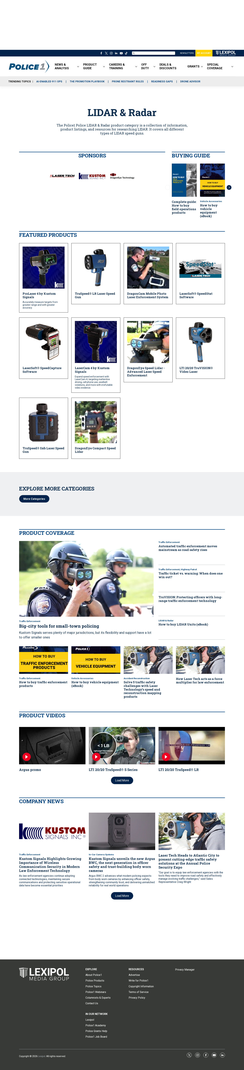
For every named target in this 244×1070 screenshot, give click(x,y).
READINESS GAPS (162, 81)
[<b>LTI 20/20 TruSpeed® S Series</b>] (122, 745)
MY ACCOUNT (204, 53)
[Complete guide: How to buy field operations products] (184, 180)
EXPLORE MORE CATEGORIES (56, 488)
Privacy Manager (185, 969)
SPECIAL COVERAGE (214, 66)
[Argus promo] (52, 745)
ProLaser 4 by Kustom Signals (39, 295)
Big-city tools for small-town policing (59, 626)
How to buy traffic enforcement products (43, 684)
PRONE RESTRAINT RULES (128, 81)
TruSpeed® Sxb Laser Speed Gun (43, 450)
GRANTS (193, 66)
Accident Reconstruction (137, 678)
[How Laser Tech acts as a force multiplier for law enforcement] (200, 660)
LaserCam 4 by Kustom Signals (92, 370)
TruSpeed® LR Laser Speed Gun (95, 295)
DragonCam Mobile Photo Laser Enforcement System (147, 295)
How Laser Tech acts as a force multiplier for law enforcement (200, 680)
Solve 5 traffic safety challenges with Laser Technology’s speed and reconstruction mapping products (142, 689)
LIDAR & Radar (166, 620)
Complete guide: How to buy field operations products (184, 207)
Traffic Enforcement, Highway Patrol (178, 569)
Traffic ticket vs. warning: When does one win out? (191, 575)
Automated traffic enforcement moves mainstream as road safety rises (188, 548)
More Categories (34, 498)
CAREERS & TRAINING (117, 66)
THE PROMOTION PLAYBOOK (87, 81)
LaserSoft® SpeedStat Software (195, 295)
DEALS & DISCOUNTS (168, 66)
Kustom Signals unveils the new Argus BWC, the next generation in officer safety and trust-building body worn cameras (122, 864)
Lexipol (41, 1056)
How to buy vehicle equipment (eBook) (209, 210)
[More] (78, 66)
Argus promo (30, 769)
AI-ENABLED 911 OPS (49, 81)
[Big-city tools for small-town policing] (86, 579)
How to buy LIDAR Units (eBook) (183, 624)
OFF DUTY (145, 66)
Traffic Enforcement (29, 621)
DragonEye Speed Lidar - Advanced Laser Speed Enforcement (146, 371)
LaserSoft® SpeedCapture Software (42, 370)
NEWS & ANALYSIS (62, 66)
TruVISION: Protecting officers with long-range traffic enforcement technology (190, 599)
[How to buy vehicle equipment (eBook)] (212, 180)
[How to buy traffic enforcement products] (43, 660)
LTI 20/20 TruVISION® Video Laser (196, 370)
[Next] (229, 187)
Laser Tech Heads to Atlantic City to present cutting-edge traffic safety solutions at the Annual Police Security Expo (189, 861)
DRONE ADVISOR (190, 81)
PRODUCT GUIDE (90, 66)
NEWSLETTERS (187, 53)
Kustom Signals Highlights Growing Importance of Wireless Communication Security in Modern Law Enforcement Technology (50, 864)
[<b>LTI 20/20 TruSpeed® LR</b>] (192, 745)
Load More (122, 780)
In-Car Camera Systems (101, 854)
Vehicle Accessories (211, 201)
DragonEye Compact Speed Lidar (95, 450)
